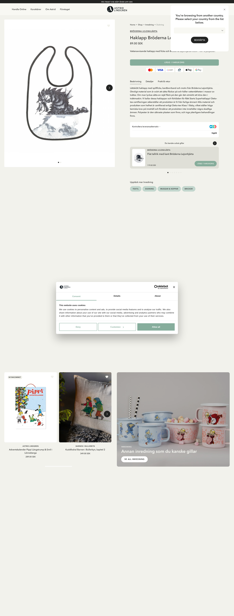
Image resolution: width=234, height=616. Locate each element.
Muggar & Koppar (169, 189)
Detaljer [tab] (150, 81)
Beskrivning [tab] (135, 81)
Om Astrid (51, 9)
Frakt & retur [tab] (164, 81)
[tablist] (174, 81)
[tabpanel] (174, 101)
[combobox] (199, 30)
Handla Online (19, 9)
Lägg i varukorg (174, 62)
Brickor (189, 189)
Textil (136, 189)
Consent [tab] (76, 296)
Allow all (156, 327)
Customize (115, 327)
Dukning (160, 24)
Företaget (65, 9)
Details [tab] (117, 296)
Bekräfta (199, 40)
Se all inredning (134, 459)
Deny (78, 327)
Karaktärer (36, 9)
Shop (140, 24)
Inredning (149, 24)
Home (132, 24)
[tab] (58, 162)
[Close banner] (174, 287)
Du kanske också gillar (174, 143)
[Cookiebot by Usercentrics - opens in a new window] (156, 287)
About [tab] (158, 296)
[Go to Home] (117, 9)
